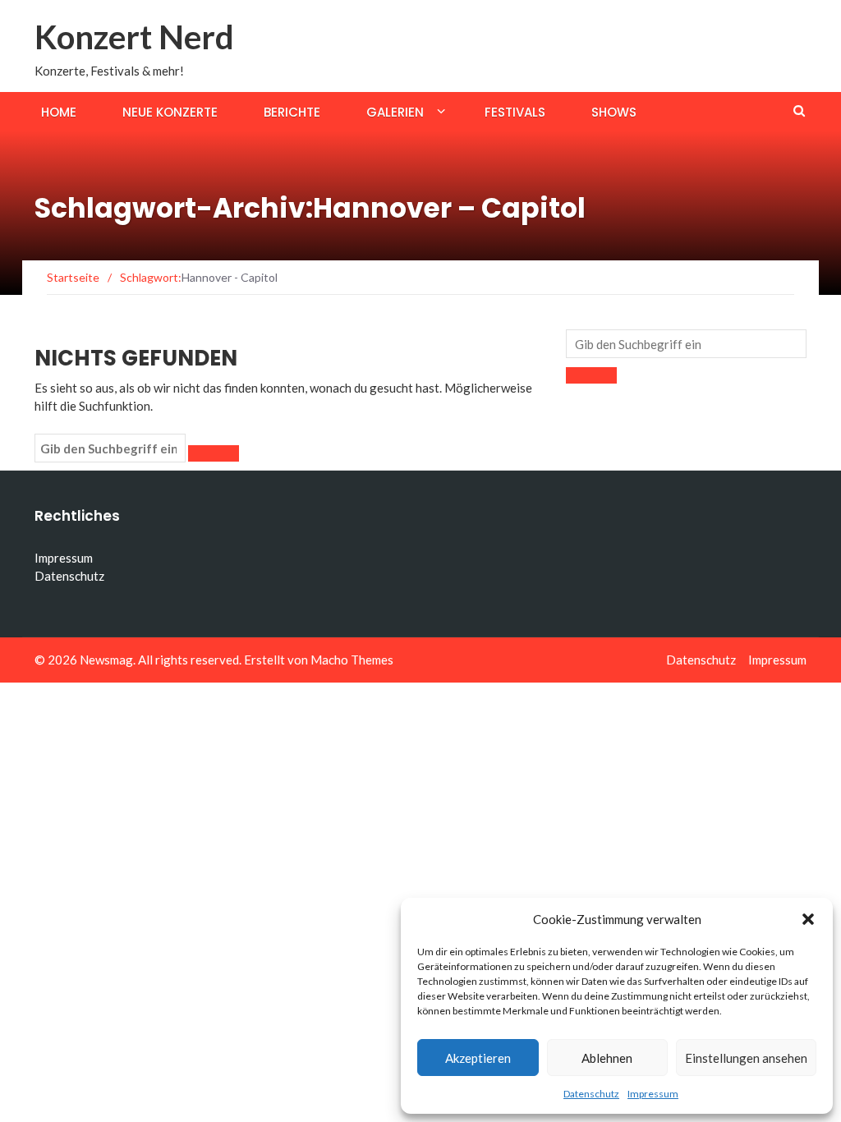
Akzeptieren (478, 1058)
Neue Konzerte (170, 112)
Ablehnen (606, 1058)
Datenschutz (591, 1094)
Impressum (652, 1094)
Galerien (395, 112)
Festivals (515, 112)
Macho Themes (351, 659)
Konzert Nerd (134, 37)
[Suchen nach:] (110, 448)
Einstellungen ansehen (746, 1058)
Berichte (292, 112)
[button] (808, 919)
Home (58, 112)
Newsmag (106, 659)
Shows (613, 112)
